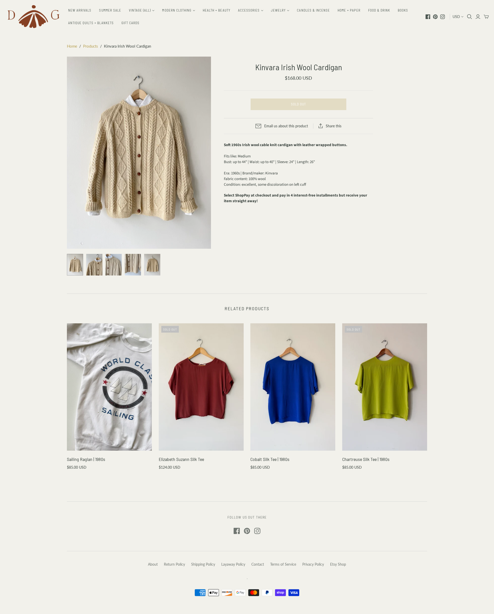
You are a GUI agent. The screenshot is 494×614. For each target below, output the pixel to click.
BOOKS (403, 10)
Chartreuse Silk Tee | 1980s (366, 459)
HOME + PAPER (349, 10)
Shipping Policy (203, 564)
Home (72, 46)
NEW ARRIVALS (79, 10)
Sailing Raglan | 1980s (86, 459)
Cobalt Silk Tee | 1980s (269, 459)
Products (90, 46)
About (153, 564)
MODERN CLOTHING (176, 10)
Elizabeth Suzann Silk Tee (181, 459)
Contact (257, 564)
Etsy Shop (338, 564)
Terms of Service (283, 564)
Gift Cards (130, 23)
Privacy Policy (313, 564)
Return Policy (174, 564)
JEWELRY (278, 10)
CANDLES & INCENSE (313, 10)
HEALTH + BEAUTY (216, 10)
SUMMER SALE (110, 10)
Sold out (298, 104)
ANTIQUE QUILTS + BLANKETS (91, 23)
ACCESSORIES (249, 10)
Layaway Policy (233, 564)
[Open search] (469, 16)
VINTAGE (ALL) (140, 10)
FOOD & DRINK (379, 10)
